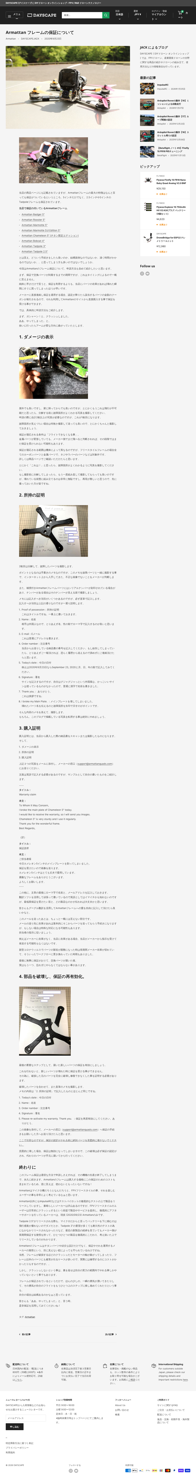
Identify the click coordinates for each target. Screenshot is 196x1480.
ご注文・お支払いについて (171, 1409)
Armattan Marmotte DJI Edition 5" (41, 230)
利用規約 (10, 1452)
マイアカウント (159, 16)
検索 (117, 1414)
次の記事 (109, 1334)
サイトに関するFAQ (167, 1405)
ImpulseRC (162, 84)
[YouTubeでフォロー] (147, 273)
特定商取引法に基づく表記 (19, 1443)
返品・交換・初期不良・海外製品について (173, 1421)
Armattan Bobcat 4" (33, 240)
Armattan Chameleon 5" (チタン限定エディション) (50, 235)
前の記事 (26, 1334)
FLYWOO (161, 176)
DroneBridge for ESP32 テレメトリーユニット (171, 239)
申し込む (14, 1426)
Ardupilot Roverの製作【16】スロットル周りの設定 (173, 134)
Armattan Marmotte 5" (34, 225)
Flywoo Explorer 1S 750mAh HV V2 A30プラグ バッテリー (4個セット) (171, 210)
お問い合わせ (122, 1409)
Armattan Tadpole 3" (34, 246)
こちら (18, 1379)
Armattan (11, 38)
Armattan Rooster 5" (33, 219)
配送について (164, 1414)
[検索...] (105, 15)
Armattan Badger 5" (33, 214)
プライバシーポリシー (17, 1447)
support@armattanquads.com (95, 763)
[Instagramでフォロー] (142, 273)
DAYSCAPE (161, 234)
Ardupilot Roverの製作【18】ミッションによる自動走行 (173, 102)
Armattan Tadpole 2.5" (35, 251)
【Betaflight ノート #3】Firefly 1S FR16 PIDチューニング (173, 150)
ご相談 (131, 1379)
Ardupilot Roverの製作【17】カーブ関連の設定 (173, 118)
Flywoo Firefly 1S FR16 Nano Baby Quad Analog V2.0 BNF (171, 182)
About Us (120, 1405)
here (185, 1379)
